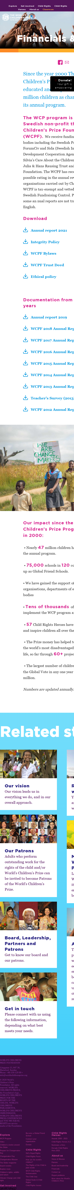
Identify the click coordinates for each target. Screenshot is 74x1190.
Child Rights (44, 6)
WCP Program (5, 1139)
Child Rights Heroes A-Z (61, 1142)
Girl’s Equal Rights (33, 1153)
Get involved (27, 6)
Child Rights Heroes (59, 1133)
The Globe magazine (8, 1163)
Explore (13, 6)
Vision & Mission (58, 1159)
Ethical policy (43, 276)
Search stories (5, 1166)
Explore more (5, 1169)
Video (2, 1142)
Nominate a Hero (58, 1145)
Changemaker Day (7, 1156)
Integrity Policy (45, 242)
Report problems (58, 1175)
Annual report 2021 (49, 230)
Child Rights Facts (33, 1156)
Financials (56, 1169)
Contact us (56, 1172)
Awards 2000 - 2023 (59, 1139)
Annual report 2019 (49, 317)
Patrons (55, 1162)
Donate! (63, 83)
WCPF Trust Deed (47, 265)
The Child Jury (31, 1177)
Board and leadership (60, 1166)
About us (34, 9)
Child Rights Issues (33, 1185)
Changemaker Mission (9, 1159)
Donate (28, 1145)
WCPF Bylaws (43, 253)
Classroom (48, 9)
